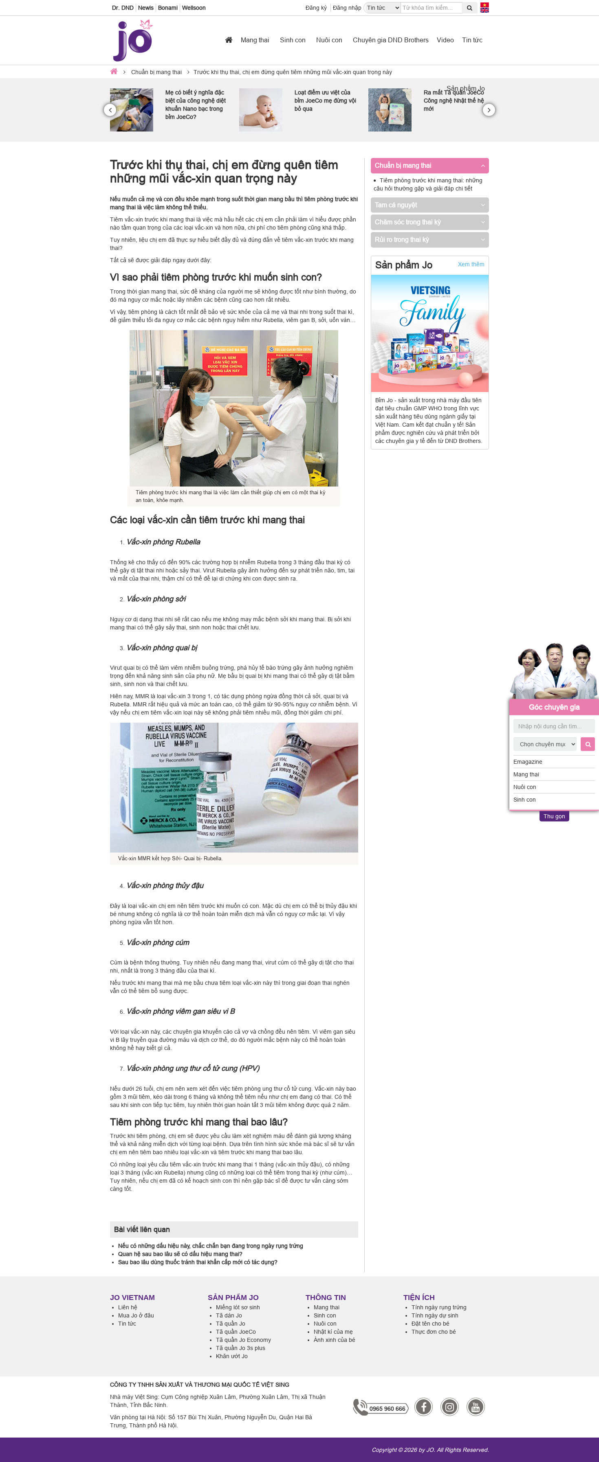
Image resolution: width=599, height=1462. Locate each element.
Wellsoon (194, 7)
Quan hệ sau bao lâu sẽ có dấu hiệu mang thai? (180, 1254)
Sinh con (524, 799)
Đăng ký (316, 7)
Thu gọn (554, 816)
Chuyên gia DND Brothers (391, 40)
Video (445, 40)
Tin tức (472, 40)
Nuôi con (524, 787)
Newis (146, 7)
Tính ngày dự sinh (435, 1315)
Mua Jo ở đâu (136, 1315)
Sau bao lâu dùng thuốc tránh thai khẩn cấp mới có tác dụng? (197, 1262)
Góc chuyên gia (554, 707)
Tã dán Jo (229, 1315)
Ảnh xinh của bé (334, 1340)
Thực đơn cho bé (434, 1331)
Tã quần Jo (230, 1323)
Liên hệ (127, 1307)
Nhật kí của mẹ (333, 1331)
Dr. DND (123, 7)
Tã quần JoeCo (236, 1331)
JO (430, 1450)
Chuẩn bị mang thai (156, 72)
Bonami (168, 7)
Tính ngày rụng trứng (439, 1307)
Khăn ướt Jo (232, 1356)
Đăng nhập (347, 7)
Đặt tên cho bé (430, 1323)
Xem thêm (471, 264)
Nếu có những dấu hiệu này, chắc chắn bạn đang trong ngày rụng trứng (210, 1246)
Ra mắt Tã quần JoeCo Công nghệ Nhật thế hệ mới (325, 100)
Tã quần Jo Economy (243, 1340)
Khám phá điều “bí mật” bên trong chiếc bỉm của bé (455, 100)
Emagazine (527, 761)
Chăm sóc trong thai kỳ (408, 222)
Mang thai (526, 774)
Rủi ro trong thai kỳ (402, 239)
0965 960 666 (387, 1408)
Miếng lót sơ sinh (238, 1307)
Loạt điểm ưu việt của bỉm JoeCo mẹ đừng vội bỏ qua (196, 100)
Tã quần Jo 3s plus (240, 1348)
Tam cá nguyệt (396, 204)
